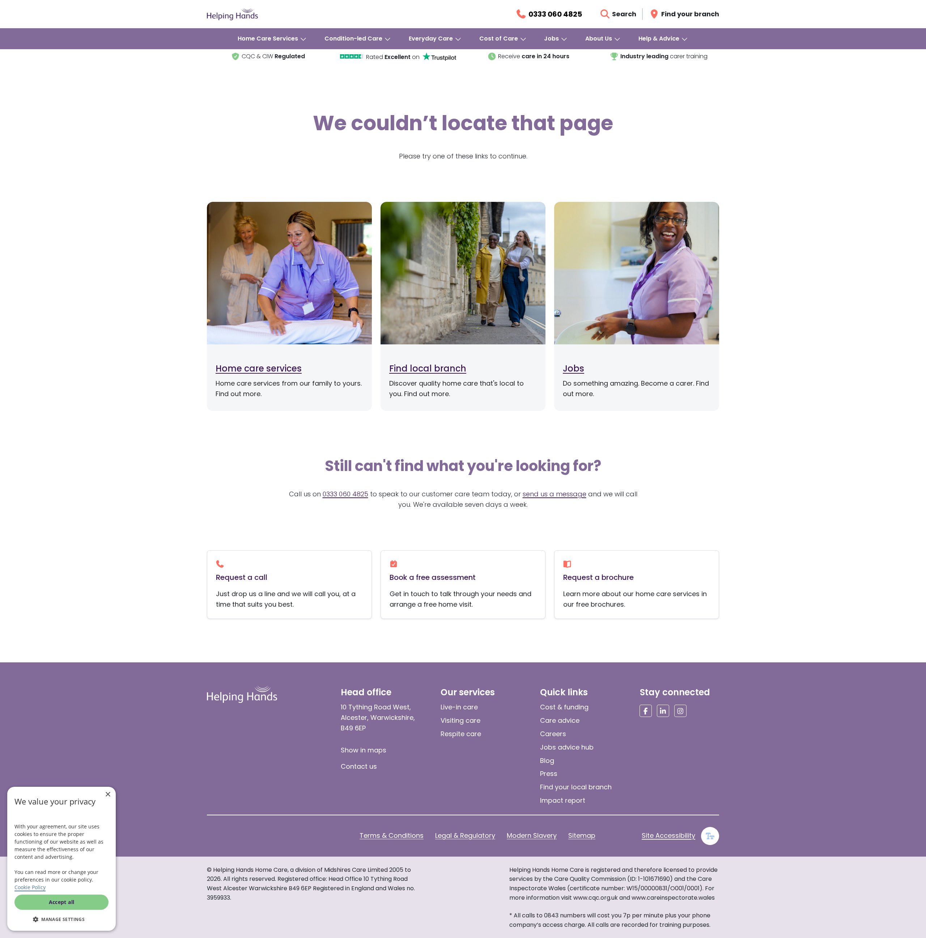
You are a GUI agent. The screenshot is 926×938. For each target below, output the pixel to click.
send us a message (554, 493)
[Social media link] (645, 711)
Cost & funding (564, 707)
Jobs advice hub (567, 747)
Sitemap (581, 835)
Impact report (562, 800)
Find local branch (427, 368)
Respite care (461, 733)
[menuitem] (272, 38)
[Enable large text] (710, 836)
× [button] (107, 794)
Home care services (259, 368)
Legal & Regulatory (465, 835)
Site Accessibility (668, 835)
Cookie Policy (30, 887)
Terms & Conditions (392, 835)
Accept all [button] (62, 902)
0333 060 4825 (345, 493)
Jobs (573, 368)
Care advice (559, 720)
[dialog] (61, 859)
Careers (553, 733)
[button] (61, 919)
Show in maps (363, 750)
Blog (547, 760)
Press (548, 773)
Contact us (359, 766)
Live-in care (459, 707)
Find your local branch (576, 786)
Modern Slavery (532, 835)
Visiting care (460, 720)
